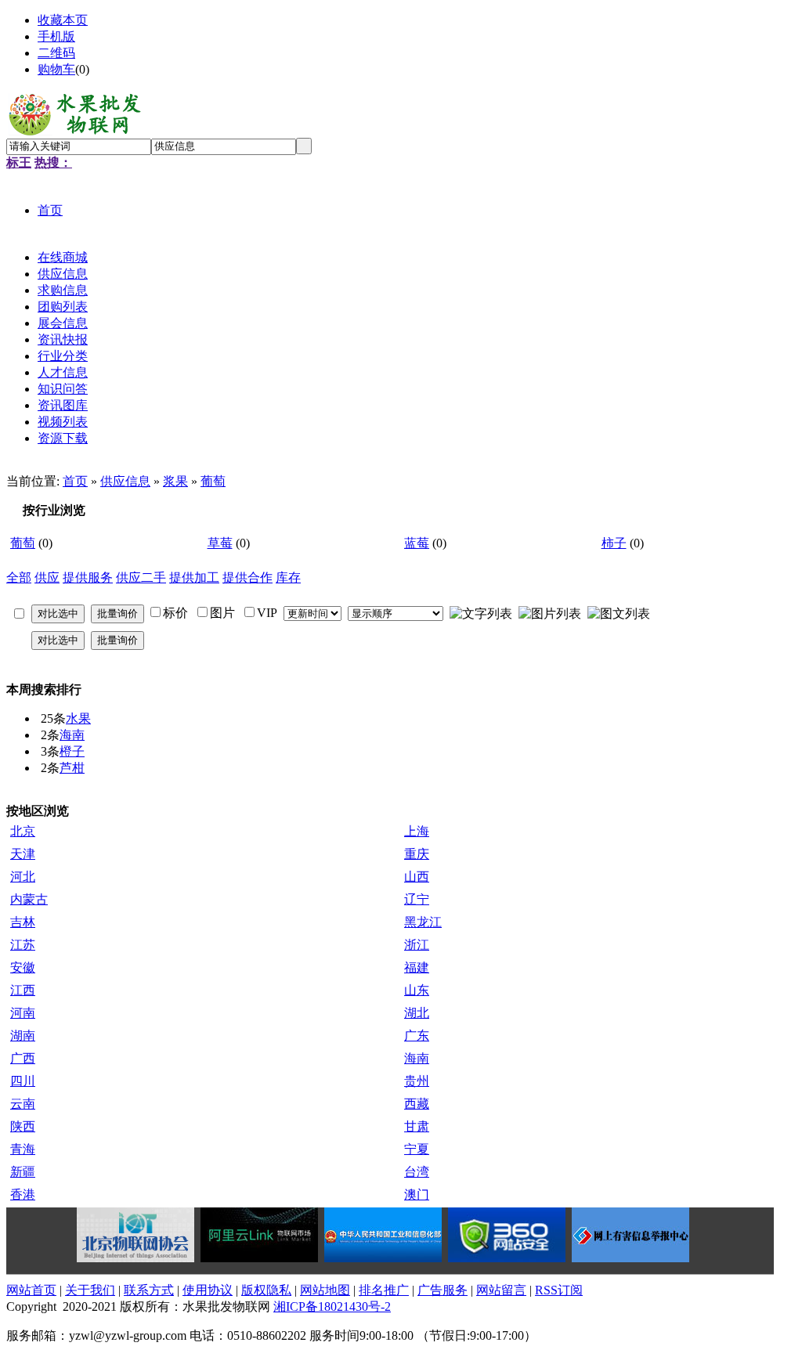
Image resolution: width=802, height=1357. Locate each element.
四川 (22, 1081)
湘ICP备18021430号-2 (332, 1306)
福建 (416, 967)
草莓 (220, 543)
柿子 (614, 543)
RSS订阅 (559, 1290)
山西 (416, 876)
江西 (22, 990)
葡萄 (213, 481)
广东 (416, 1035)
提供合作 (247, 577)
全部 (18, 577)
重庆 (416, 854)
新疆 (22, 1171)
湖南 (22, 1035)
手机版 (56, 36)
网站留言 (501, 1290)
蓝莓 (416, 543)
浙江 (416, 944)
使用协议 (207, 1290)
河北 (22, 876)
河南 (22, 1013)
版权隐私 (266, 1290)
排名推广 (384, 1290)
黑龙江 (423, 922)
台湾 (416, 1171)
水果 (78, 718)
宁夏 (416, 1149)
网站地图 (325, 1290)
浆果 (175, 481)
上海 (416, 831)
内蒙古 (29, 899)
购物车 (56, 69)
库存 (288, 577)
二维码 (56, 53)
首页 (75, 481)
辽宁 (416, 899)
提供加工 (194, 577)
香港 (22, 1194)
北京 (22, 831)
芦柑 (72, 767)
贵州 (416, 1081)
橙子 (72, 751)
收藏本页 (63, 20)
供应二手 (141, 577)
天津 (22, 854)
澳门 (416, 1194)
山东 (416, 990)
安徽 (22, 967)
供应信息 (125, 481)
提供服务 (88, 577)
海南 (72, 735)
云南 (22, 1103)
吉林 (22, 922)
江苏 (22, 944)
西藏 (416, 1103)
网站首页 (31, 1290)
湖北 (416, 1013)
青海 (22, 1149)
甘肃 (416, 1126)
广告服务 (442, 1290)
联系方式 (149, 1290)
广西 (22, 1058)
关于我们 (90, 1290)
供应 (47, 577)
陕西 (22, 1126)
